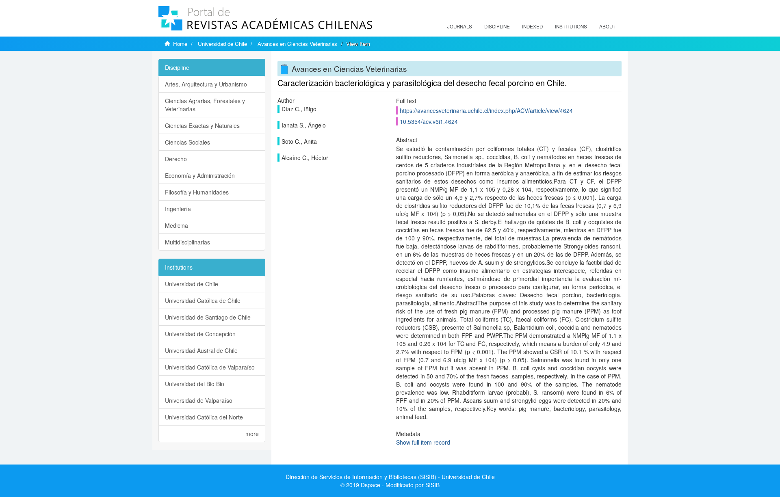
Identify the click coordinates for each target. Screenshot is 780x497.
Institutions (571, 26)
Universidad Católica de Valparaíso (210, 367)
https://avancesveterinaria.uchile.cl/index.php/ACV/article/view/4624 (486, 110)
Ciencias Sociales (187, 142)
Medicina (176, 225)
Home (180, 44)
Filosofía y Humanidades (197, 192)
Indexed (532, 26)
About (607, 26)
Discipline (497, 26)
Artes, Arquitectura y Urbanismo (206, 84)
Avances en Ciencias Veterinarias (297, 44)
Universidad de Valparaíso (198, 400)
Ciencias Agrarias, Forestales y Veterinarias (205, 105)
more (252, 434)
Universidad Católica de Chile (202, 300)
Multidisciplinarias (187, 242)
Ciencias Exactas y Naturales (202, 125)
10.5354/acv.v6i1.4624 (429, 121)
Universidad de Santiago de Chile (208, 317)
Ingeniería (178, 209)
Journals (459, 26)
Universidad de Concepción (200, 334)
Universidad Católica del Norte (204, 417)
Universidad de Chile (222, 44)
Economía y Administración (200, 175)
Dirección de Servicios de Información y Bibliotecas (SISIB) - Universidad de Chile (390, 477)
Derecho (176, 159)
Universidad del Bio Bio (194, 384)
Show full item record (423, 442)
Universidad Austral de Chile (201, 350)
